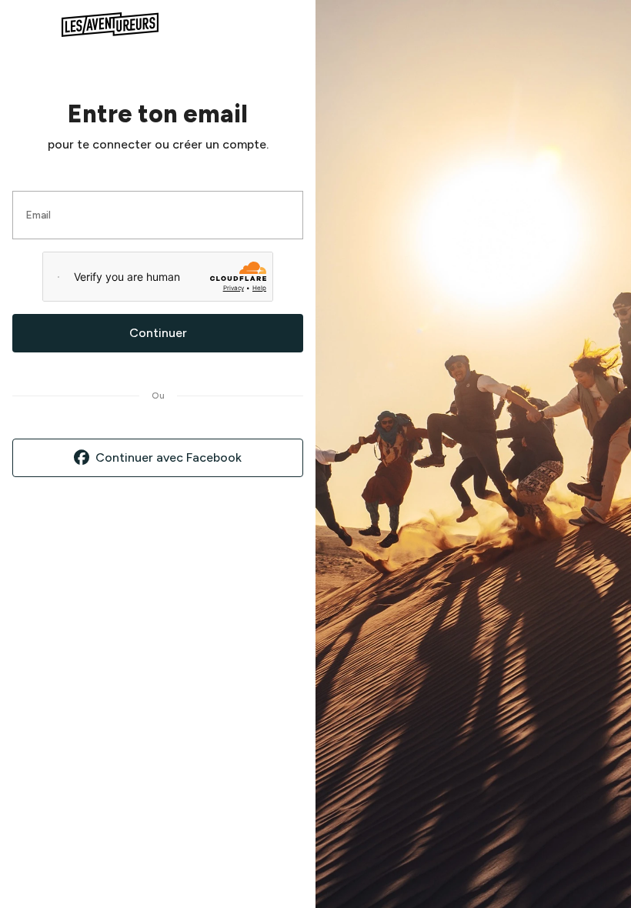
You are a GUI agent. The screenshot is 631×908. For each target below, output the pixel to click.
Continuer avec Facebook (168, 457)
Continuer (158, 332)
